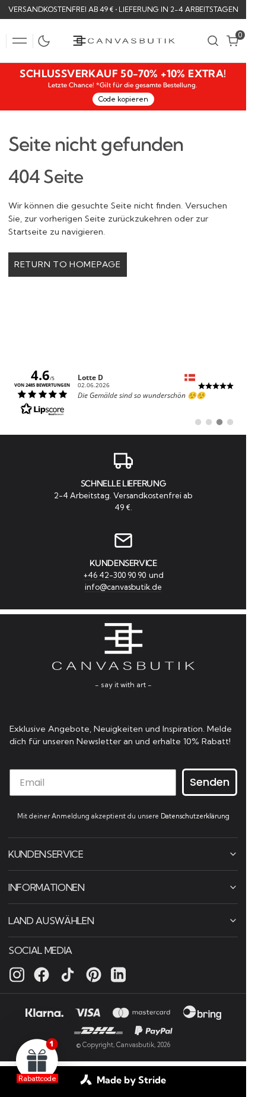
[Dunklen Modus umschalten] (47, 41)
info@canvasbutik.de (123, 587)
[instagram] (17, 975)
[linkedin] (118, 975)
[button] (19, 41)
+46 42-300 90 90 (116, 575)
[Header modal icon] (19, 41)
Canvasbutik (135, 1045)
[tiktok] (68, 975)
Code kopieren (123, 98)
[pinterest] (94, 975)
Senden (210, 781)
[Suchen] (213, 40)
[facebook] (41, 975)
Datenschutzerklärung (195, 816)
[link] (123, 391)
